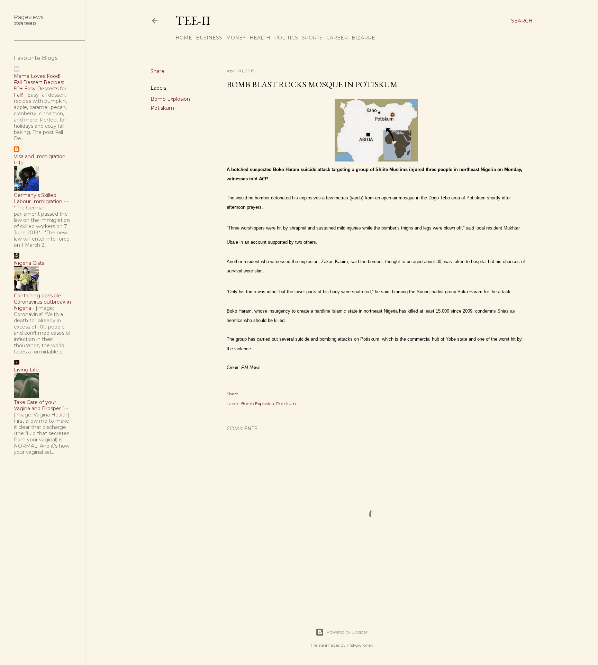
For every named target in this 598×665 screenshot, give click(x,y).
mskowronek (360, 645)
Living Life (26, 370)
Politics (286, 38)
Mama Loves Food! (37, 76)
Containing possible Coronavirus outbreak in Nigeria (42, 302)
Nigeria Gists (29, 263)
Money (236, 38)
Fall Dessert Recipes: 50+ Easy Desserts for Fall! (40, 88)
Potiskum (162, 108)
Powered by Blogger (347, 632)
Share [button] (157, 71)
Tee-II (192, 20)
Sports (312, 38)
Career (337, 38)
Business (209, 38)
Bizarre (363, 38)
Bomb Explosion (170, 99)
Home (183, 38)
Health (260, 38)
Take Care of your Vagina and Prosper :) (39, 405)
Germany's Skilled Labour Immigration (38, 198)
